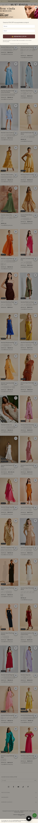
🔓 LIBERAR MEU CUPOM (19, 36)
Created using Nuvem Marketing (19, 43)
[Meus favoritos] (29, 818)
